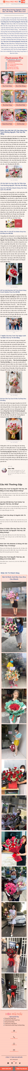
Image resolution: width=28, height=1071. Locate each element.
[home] (10, 1)
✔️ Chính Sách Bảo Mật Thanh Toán (12, 1020)
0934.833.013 (6, 1068)
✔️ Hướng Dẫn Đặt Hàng (9, 1021)
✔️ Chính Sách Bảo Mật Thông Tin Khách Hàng (14, 1025)
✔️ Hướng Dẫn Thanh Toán (10, 1018)
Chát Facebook (21, 1068)
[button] (19, 1)
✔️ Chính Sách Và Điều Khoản (10, 1023)
